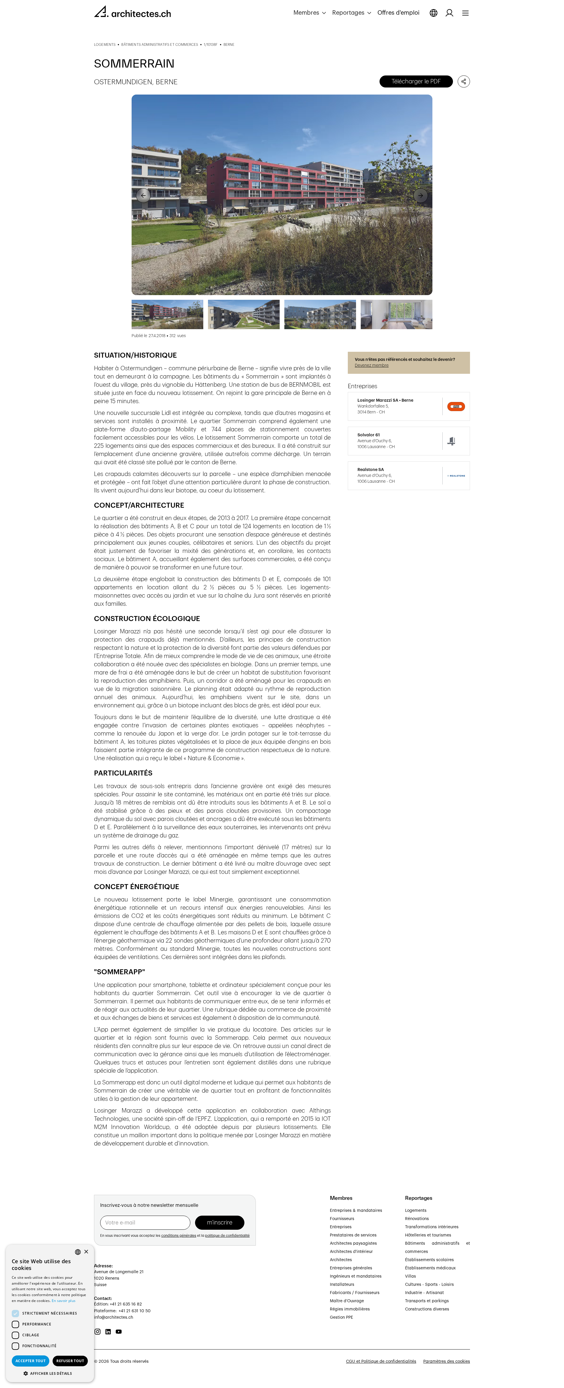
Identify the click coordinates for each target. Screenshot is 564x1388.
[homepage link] (132, 12)
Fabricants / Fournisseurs (355, 1293)
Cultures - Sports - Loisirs (429, 1285)
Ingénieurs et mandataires (356, 1276)
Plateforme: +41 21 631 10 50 (122, 1311)
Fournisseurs (342, 1219)
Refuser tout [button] (70, 1360)
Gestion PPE (341, 1317)
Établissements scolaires (429, 1260)
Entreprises (341, 1227)
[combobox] (78, 1252)
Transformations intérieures (432, 1227)
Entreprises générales (351, 1268)
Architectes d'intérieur (351, 1252)
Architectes (341, 1260)
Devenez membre (372, 366)
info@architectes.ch (113, 1317)
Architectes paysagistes (353, 1243)
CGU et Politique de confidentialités (381, 1362)
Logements (416, 1211)
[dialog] (50, 1313)
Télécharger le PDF (416, 82)
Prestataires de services (353, 1235)
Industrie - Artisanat (424, 1293)
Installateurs (342, 1285)
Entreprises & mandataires (356, 1211)
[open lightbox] (282, 195)
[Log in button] (449, 13)
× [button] (86, 1252)
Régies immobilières (350, 1309)
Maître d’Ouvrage (347, 1301)
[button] (310, 12)
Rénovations (417, 1219)
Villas (410, 1276)
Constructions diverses (427, 1309)
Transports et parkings (427, 1301)
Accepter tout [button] (31, 1360)
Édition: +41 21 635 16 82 (118, 1304)
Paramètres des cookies (446, 1362)
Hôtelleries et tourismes (428, 1235)
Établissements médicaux (430, 1268)
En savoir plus (63, 1300)
